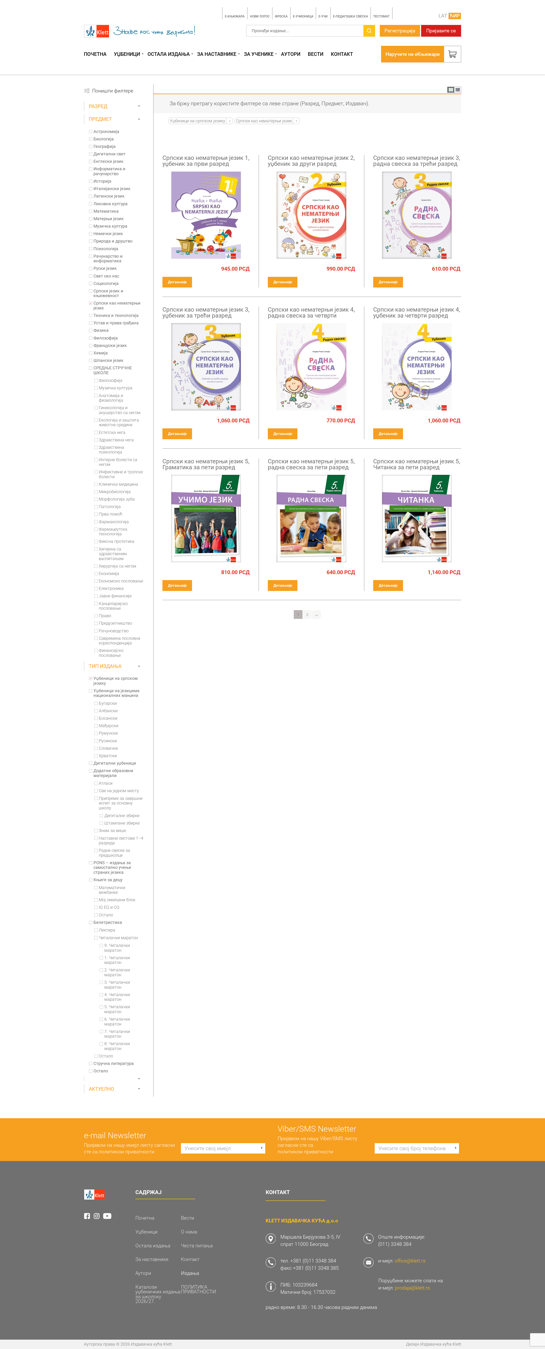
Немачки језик (108, 233)
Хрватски (108, 756)
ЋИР (454, 16)
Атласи (105, 783)
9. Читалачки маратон (117, 948)
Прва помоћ (110, 514)
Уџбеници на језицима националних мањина (116, 693)
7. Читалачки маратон (117, 1034)
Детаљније (177, 282)
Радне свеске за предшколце (114, 853)
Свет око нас (106, 276)
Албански (108, 711)
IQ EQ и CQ (109, 907)
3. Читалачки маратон (117, 985)
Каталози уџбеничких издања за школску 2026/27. (157, 1294)
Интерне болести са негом (118, 462)
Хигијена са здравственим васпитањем (113, 554)
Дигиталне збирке (121, 815)
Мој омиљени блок (117, 900)
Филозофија (105, 338)
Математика (106, 211)
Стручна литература (113, 1063)
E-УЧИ (323, 16)
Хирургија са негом (117, 566)
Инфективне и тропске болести (121, 474)
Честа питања (197, 1245)
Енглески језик (108, 161)
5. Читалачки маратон (117, 1009)
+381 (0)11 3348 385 (316, 1268)
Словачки (108, 748)
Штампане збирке (122, 823)
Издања (190, 1273)
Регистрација (399, 30)
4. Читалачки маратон (117, 997)
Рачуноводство (114, 631)
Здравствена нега (116, 440)
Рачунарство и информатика (108, 259)
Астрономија (106, 131)
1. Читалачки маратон (117, 960)
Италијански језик (112, 188)
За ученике (259, 54)
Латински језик (109, 196)
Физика (101, 330)
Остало (106, 915)
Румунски (108, 733)
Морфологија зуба (117, 499)
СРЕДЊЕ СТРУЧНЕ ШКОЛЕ (112, 370)
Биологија (103, 139)
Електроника (111, 588)
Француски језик (110, 345)
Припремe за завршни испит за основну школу (120, 803)
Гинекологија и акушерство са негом (120, 410)
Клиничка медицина (118, 484)
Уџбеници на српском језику (115, 681)
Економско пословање (121, 581)
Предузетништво (115, 623)
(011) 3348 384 (395, 1244)
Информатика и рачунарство (109, 171)
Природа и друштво (112, 241)
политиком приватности (126, 1151)
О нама (189, 1231)
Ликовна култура (110, 204)
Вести (315, 54)
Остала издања (169, 54)
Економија (109, 573)
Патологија (110, 506)
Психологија (105, 249)
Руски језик (105, 268)
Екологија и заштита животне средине (119, 423)
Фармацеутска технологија (113, 532)
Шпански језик (108, 360)
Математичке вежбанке (112, 890)
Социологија (106, 283)
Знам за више (112, 830)
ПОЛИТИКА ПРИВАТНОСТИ (198, 1289)
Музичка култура (110, 226)
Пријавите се (441, 30)
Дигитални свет (109, 154)
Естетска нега (112, 432)
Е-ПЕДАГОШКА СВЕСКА (350, 16)
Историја (102, 181)
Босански (108, 718)
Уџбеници (127, 54)
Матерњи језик (108, 219)
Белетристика (107, 922)
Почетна (95, 54)
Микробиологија (115, 492)
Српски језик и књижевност (108, 293)
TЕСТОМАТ (381, 16)
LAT (443, 16)
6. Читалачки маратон (117, 1022)
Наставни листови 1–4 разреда (121, 841)
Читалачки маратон (118, 938)
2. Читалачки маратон (117, 972)
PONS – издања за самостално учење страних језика (112, 868)
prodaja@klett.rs (412, 1288)
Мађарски (108, 726)
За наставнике (216, 54)
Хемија (100, 353)
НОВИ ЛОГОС (260, 16)
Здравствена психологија (111, 450)
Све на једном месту (119, 791)
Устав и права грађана (116, 323)
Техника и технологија (116, 315)
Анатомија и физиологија (111, 398)
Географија (104, 146)
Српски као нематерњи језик (117, 306)
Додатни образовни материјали (113, 773)
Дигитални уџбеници (114, 763)
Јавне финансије (115, 596)
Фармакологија (114, 522)
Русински (108, 741)
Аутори (290, 54)
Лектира (107, 930)
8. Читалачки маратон (117, 1046)
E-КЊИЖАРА (235, 16)
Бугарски (108, 703)
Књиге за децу (107, 880)
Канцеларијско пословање (113, 606)
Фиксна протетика (116, 541)
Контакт (342, 54)
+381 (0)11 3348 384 (313, 1261)
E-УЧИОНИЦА (303, 16)
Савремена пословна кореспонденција (119, 641)
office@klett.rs (410, 1261)
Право (105, 616)
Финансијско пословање (111, 653)
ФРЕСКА (281, 16)
